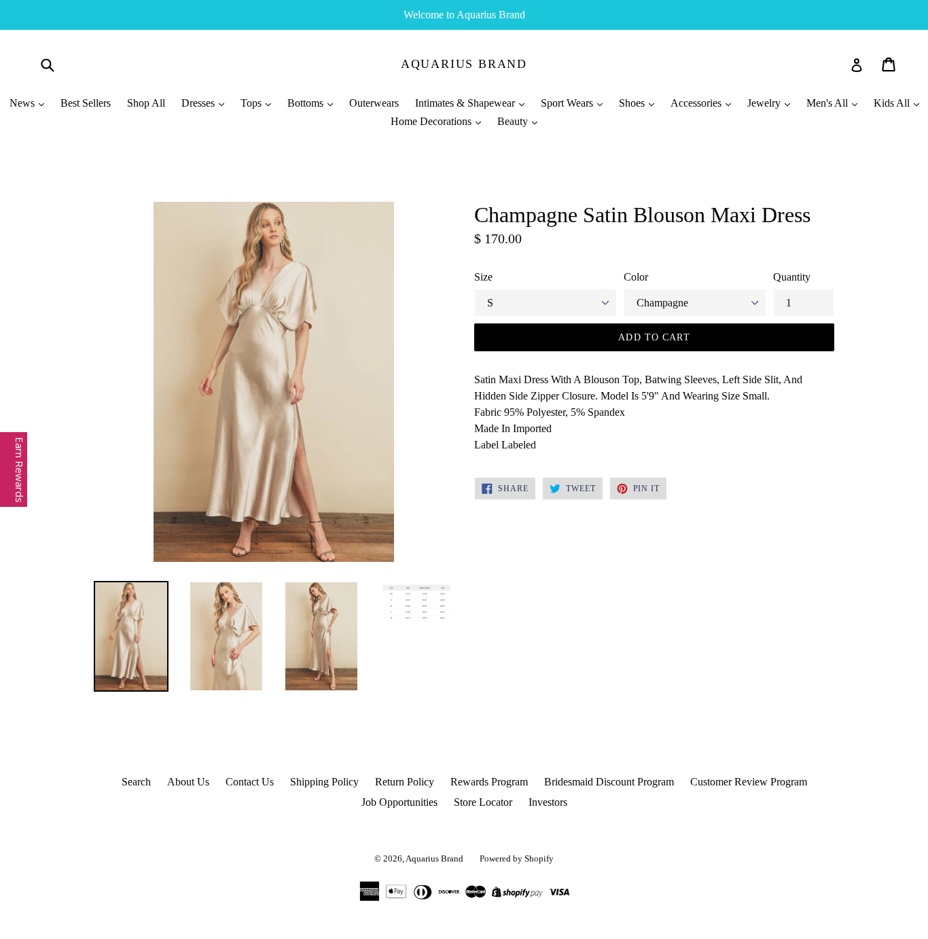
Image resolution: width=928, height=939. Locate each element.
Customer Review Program (748, 781)
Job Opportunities (399, 802)
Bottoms (306, 103)
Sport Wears (568, 103)
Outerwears (374, 103)
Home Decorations (432, 121)
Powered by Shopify (517, 858)
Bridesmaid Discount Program (609, 781)
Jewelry (765, 103)
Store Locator (483, 802)
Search (136, 781)
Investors (548, 802)
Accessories (697, 103)
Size (483, 277)
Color (636, 277)
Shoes (633, 103)
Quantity (791, 277)
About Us (188, 781)
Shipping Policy (324, 781)
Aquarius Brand (464, 64)
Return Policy (404, 781)
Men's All (828, 103)
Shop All (146, 103)
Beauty (514, 121)
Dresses (199, 103)
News (23, 103)
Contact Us (250, 781)
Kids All (893, 103)
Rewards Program (489, 781)
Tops (252, 103)
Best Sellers (85, 103)
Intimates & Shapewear (466, 103)
